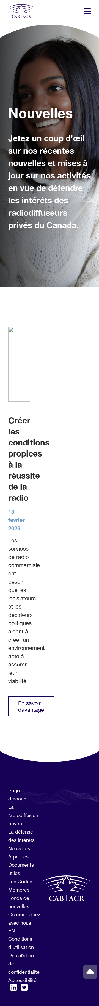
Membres (18, 890)
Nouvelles (19, 848)
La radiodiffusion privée (23, 815)
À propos (18, 857)
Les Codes (20, 881)
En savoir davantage (31, 706)
